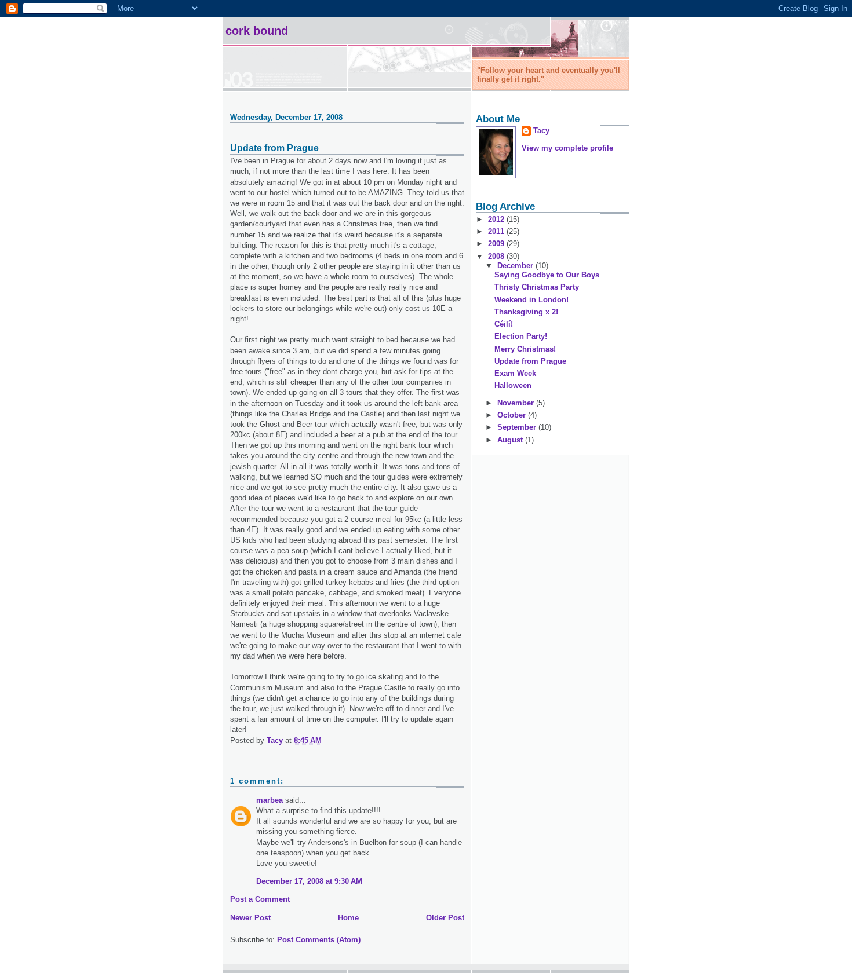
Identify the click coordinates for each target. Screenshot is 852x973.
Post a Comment (260, 899)
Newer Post (250, 917)
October (512, 415)
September (517, 427)
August (511, 440)
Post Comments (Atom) (319, 939)
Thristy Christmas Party (536, 287)
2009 (497, 243)
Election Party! (520, 336)
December (516, 265)
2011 (497, 231)
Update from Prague (530, 361)
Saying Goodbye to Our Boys (546, 274)
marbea (269, 800)
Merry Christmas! (525, 349)
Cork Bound (256, 30)
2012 (497, 219)
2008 (497, 256)
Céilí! (503, 324)
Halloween (512, 385)
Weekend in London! (531, 299)
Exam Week (515, 373)
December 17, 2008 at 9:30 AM (309, 881)
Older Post (445, 917)
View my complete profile (567, 148)
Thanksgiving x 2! (526, 312)
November (516, 402)
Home (348, 917)
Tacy (541, 130)
